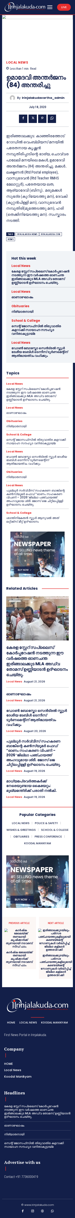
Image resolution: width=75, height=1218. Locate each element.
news (11, 239)
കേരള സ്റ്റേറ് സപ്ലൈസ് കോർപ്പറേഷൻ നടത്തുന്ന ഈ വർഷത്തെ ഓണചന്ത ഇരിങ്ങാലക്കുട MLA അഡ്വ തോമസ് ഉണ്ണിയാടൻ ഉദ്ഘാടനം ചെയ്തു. (40, 277)
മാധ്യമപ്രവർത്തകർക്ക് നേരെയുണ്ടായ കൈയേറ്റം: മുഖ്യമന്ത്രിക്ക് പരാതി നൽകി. (31, 786)
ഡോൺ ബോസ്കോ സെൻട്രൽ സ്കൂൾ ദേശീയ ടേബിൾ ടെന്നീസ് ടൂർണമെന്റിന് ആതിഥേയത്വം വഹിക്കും (39, 352)
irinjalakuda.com (50, 234)
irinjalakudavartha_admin (43, 98)
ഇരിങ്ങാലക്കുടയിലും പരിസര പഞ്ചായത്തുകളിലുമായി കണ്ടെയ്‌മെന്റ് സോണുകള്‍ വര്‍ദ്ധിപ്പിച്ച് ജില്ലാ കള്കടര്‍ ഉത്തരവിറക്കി (56, 965)
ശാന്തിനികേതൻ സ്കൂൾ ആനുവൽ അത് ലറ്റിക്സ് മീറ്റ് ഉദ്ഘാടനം (32, 520)
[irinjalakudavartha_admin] (13, 98)
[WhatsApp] (52, 119)
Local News (17, 62)
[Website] (42, 1212)
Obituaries (20, 306)
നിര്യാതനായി (22, 311)
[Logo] (25, 7)
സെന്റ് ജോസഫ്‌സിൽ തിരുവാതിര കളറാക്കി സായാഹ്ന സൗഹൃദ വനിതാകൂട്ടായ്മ (36, 330)
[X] (33, 119)
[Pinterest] (42, 119)
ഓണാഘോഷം (22, 297)
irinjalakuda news (27, 234)
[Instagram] (33, 1212)
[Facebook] (23, 119)
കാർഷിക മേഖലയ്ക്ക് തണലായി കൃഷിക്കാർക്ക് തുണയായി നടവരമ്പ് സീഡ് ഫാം (19, 959)
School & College (25, 320)
